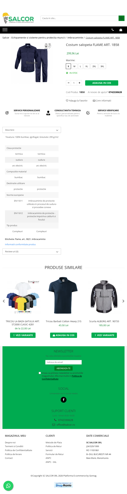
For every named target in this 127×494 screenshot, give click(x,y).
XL (86, 66)
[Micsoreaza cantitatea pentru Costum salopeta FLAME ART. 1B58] (68, 83)
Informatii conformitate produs (20, 244)
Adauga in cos (101, 82)
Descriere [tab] (9, 129)
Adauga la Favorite (77, 100)
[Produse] (5, 30)
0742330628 (65, 420)
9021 (28, 239)
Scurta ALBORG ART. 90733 (104, 321)
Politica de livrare (13, 454)
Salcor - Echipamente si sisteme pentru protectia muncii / (34, 37)
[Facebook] (63, 400)
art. (23, 239)
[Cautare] (122, 18)
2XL (94, 66)
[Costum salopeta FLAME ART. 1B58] (31, 63)
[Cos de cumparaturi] (121, 29)
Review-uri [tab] (11, 251)
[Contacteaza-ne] (112, 29)
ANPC (48, 457)
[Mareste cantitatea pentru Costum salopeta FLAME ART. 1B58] (79, 83)
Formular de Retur (55, 454)
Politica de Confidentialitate (18, 450)
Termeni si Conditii (14, 446)
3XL (102, 66)
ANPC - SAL (51, 461)
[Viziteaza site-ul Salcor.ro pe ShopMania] (63, 484)
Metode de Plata (54, 442)
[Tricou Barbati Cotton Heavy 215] (63, 296)
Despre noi (10, 442)
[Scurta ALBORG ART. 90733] (104, 297)
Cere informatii (103, 100)
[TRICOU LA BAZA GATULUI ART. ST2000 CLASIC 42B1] (23, 297)
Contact (9, 457)
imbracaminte (38, 239)
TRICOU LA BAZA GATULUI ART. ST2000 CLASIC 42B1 (23, 323)
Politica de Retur (54, 446)
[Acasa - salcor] (19, 18)
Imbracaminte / (76, 37)
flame (18, 239)
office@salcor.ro (65, 424)
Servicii (49, 450)
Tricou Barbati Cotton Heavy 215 (63, 321)
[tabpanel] (31, 63)
